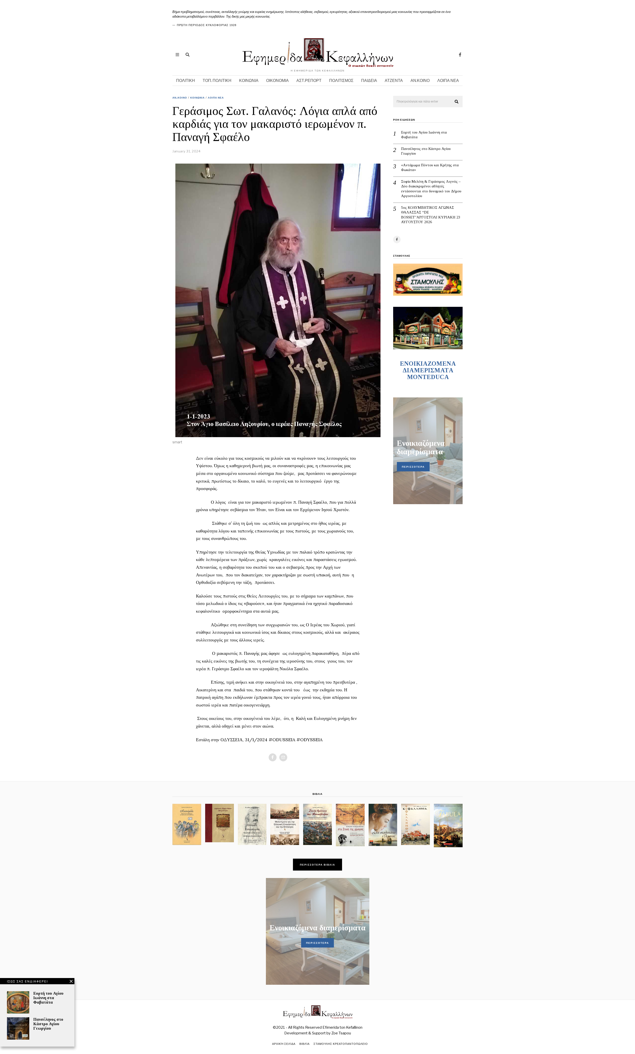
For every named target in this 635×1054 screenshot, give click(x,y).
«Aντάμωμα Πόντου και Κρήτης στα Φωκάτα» (430, 167)
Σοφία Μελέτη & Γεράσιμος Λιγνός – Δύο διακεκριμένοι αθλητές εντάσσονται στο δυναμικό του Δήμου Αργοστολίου (431, 188)
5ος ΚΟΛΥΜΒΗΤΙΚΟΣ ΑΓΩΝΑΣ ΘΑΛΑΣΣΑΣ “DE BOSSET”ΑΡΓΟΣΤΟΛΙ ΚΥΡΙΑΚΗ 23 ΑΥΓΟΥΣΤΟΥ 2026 (430, 215)
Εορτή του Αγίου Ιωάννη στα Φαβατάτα (424, 134)
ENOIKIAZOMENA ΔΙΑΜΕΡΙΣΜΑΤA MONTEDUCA (428, 370)
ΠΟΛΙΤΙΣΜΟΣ (341, 80)
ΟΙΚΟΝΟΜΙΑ (277, 80)
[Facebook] (460, 55)
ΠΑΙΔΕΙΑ (369, 80)
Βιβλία (304, 1044)
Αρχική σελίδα (283, 1044)
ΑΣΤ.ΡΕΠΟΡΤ (308, 80)
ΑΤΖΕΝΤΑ (394, 80)
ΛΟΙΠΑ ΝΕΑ (448, 80)
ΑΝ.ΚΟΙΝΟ (420, 80)
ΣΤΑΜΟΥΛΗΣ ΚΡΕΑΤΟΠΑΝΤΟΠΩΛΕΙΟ (341, 1044)
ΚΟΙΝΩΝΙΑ (248, 80)
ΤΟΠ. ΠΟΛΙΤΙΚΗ (217, 80)
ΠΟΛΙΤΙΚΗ (185, 80)
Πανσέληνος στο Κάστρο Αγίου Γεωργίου (426, 151)
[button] (457, 102)
